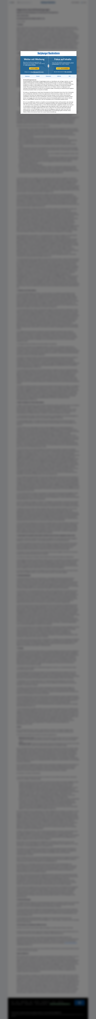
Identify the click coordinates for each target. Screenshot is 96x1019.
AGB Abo (59, 76)
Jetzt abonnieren (62, 68)
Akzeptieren (34, 68)
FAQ (70, 76)
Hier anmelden (68, 71)
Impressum (27, 76)
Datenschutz (48, 76)
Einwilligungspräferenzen (37, 72)
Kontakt (38, 76)
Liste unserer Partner (30, 64)
